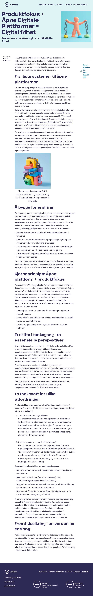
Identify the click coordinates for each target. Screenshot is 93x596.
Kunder (51, 4)
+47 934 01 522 (10, 586)
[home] (11, 4)
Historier (59, 4)
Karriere (68, 4)
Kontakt (84, 4)
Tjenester (42, 4)
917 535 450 (17, 578)
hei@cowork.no (9, 582)
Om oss (76, 4)
